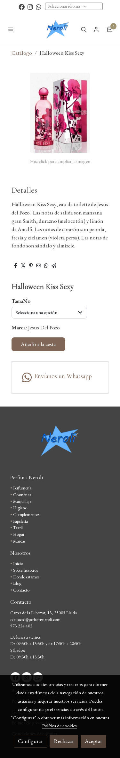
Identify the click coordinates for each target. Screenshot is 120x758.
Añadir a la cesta (38, 344)
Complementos (26, 514)
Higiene (20, 508)
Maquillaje (22, 501)
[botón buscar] (83, 29)
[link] (57, 29)
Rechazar (64, 741)
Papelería (20, 521)
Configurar (30, 741)
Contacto (21, 590)
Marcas (19, 541)
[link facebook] (22, 7)
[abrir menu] (11, 29)
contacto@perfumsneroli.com (35, 619)
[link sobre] (60, 444)
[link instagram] (30, 7)
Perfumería (22, 488)
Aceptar (93, 741)
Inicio (18, 563)
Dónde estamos (26, 577)
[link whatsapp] (38, 7)
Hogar (18, 534)
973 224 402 (21, 626)
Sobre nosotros (25, 570)
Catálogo (22, 52)
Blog (17, 583)
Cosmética (22, 494)
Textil (18, 527)
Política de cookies (59, 725)
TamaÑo (21, 300)
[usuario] (96, 29)
